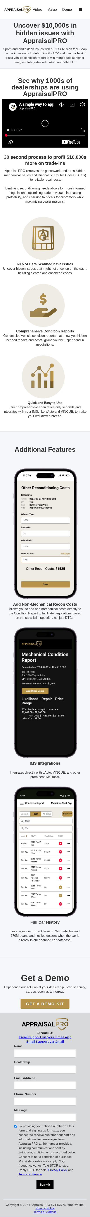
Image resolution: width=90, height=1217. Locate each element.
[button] (80, 9)
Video (37, 9)
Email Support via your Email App (45, 1037)
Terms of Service (30, 1174)
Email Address (24, 1078)
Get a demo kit (45, 1004)
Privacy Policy (57, 1170)
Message (21, 1110)
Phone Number (25, 1094)
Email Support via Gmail (45, 1042)
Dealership (22, 1062)
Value (52, 9)
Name (18, 1046)
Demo (67, 9)
